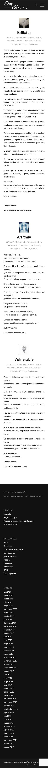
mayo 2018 (8, 643)
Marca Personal (29, 41)
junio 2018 (8, 640)
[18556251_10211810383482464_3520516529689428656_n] (24, 227)
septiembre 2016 (11, 709)
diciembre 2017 (10, 657)
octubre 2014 (9, 743)
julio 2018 (7, 637)
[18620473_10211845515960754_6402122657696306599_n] (24, 23)
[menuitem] (34, 5)
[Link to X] (27, 765)
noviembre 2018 (10, 626)
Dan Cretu (20, 333)
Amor (32, 37)
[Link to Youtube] (35, 765)
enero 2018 (8, 654)
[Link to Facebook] (31, 765)
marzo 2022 (9, 612)
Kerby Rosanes (23, 210)
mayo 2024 (8, 606)
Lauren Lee (21, 466)
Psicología (14, 44)
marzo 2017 (9, 688)
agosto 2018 (9, 633)
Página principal (10, 517)
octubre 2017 (9, 664)
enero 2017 (8, 695)
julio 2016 (7, 716)
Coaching (38, 37)
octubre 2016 (9, 706)
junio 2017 (8, 678)
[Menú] (40, 5)
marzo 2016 (9, 723)
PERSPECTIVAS (11, 524)
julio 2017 (7, 675)
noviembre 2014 (10, 740)
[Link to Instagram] (39, 765)
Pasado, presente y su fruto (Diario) (18, 521)
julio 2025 (7, 592)
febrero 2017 (9, 692)
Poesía (38, 41)
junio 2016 (8, 719)
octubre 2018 (9, 630)
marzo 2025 (9, 599)
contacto (7, 514)
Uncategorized (10, 574)
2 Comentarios (21, 37)
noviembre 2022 (10, 609)
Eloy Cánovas (33, 44)
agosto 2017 (9, 671)
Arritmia (24, 237)
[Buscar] (34, 5)
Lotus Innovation (38, 762)
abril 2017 (8, 685)
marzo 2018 (9, 647)
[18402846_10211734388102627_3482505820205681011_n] (24, 349)
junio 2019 (8, 619)
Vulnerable (24, 359)
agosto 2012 (9, 747)
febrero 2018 (9, 650)
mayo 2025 (8, 595)
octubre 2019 (9, 616)
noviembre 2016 (10, 702)
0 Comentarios (21, 242)
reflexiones (8, 567)
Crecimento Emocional (15, 41)
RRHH (21, 44)
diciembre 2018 (10, 623)
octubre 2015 (9, 726)
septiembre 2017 (11, 668)
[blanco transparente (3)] (20, 5)
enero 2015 (8, 737)
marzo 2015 (9, 733)
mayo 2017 (8, 681)
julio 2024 (7, 602)
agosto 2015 (9, 730)
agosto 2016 (9, 712)
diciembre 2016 (10, 699)
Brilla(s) (24, 32)
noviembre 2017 (10, 661)
